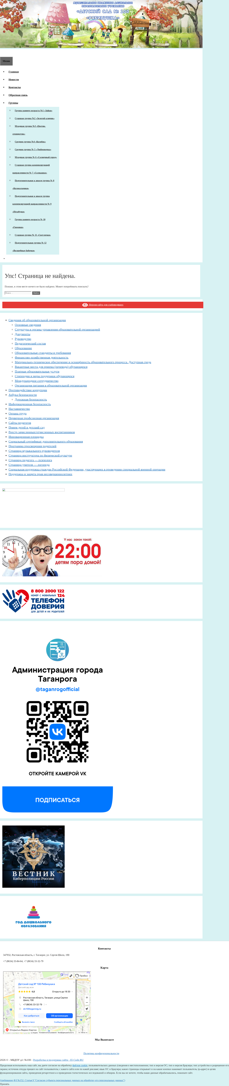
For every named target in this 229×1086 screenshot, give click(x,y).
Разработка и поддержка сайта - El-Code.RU (58, 1059)
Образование (23, 348)
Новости (14, 79)
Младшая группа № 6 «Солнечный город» (36, 157)
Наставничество (19, 408)
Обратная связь (18, 95)
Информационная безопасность (30, 404)
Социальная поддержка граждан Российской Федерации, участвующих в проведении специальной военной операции (87, 469)
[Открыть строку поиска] (2, 52)
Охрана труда (17, 413)
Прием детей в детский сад (27, 427)
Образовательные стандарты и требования (43, 352)
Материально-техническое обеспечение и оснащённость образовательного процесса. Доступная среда (83, 362)
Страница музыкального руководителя (34, 450)
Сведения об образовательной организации (37, 320)
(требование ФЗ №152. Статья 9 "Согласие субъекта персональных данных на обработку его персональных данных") (62, 1080)
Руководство (23, 338)
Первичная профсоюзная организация (34, 418)
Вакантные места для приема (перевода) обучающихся (51, 366)
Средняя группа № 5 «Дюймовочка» (33, 149)
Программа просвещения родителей (32, 446)
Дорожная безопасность (31, 399)
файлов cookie (79, 1065)
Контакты (15, 87)
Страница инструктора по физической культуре (40, 455)
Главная (14, 71)
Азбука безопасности (23, 394)
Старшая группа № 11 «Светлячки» (33, 235)
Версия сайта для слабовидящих (105, 304)
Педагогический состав (30, 343)
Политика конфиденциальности (101, 1053)
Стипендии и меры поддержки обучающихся (44, 376)
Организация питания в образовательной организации (51, 385)
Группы (13, 102)
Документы (22, 334)
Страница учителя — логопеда (29, 464)
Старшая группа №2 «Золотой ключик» (35, 118)
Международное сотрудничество (36, 380)
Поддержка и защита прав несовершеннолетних (40, 474)
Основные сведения (28, 324)
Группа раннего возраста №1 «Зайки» (33, 110)
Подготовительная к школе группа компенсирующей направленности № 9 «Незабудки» (31, 204)
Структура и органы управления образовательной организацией (57, 329)
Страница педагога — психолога (30, 460)
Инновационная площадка (26, 436)
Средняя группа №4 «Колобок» (30, 142)
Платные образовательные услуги (37, 371)
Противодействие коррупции (28, 390)
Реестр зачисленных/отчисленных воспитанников (42, 432)
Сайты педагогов (20, 422)
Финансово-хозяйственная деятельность (41, 357)
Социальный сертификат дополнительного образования (46, 441)
